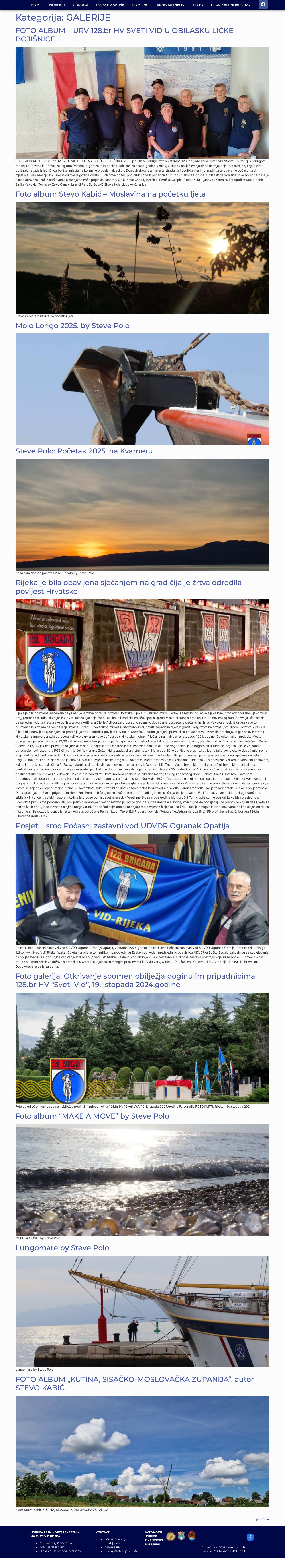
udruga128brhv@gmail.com (123, 1551)
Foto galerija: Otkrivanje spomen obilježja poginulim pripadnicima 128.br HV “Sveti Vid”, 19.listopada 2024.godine (135, 980)
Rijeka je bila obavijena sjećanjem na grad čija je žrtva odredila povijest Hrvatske (129, 586)
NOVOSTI (57, 5)
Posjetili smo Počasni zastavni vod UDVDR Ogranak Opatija (123, 825)
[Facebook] (263, 4)
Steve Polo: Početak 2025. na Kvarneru (84, 451)
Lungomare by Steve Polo (62, 1247)
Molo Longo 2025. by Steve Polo (73, 325)
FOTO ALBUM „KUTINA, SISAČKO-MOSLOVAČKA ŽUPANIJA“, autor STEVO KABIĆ (135, 1383)
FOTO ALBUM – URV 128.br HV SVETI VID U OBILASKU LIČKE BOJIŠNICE (124, 34)
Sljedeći (261, 1519)
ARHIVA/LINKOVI (171, 5)
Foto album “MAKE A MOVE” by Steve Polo (92, 1116)
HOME (36, 5)
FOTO (198, 5)
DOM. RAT (140, 5)
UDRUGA (80, 5)
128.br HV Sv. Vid (110, 5)
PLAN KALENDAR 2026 (230, 5)
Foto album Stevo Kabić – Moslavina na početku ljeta (111, 194)
